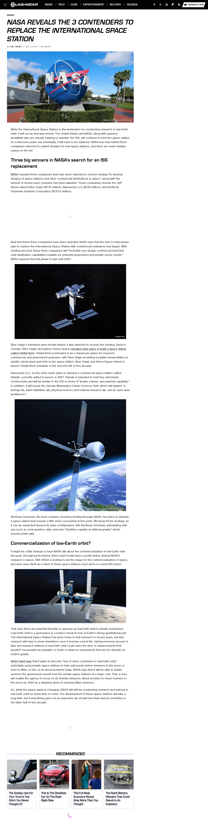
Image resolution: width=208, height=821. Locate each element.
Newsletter (196, 4)
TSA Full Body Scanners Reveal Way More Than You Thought (85, 798)
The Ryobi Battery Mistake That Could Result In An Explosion (118, 798)
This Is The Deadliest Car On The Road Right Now (53, 796)
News (48, 4)
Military (115, 4)
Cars (74, 4)
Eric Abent (16, 47)
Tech (61, 4)
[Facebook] (154, 4)
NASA (14, 174)
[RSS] (179, 4)
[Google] (166, 4)
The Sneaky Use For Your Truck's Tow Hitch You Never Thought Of (21, 798)
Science (132, 4)
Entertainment (93, 4)
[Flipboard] (173, 4)
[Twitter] (160, 4)
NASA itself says (21, 661)
